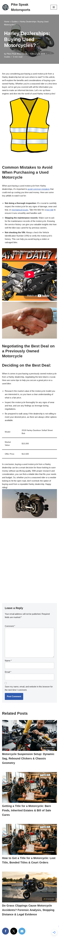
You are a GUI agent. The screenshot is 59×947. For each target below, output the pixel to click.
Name (8, 660)
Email (8, 672)
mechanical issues (20, 210)
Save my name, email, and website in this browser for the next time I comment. (29, 688)
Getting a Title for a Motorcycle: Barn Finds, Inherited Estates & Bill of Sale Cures (26, 810)
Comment (10, 626)
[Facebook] (5, 931)
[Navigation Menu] (53, 7)
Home (6, 21)
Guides (15, 21)
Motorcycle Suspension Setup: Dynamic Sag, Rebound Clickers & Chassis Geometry (28, 758)
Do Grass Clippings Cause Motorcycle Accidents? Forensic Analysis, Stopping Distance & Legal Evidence (28, 910)
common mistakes (41, 189)
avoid (30, 189)
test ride (49, 210)
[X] (13, 931)
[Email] (22, 931)
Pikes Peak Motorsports (17, 54)
